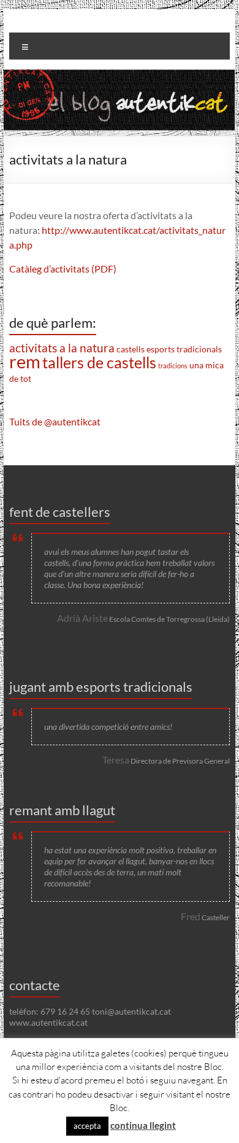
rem (24, 361)
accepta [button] (87, 1126)
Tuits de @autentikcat (55, 421)
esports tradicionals (184, 349)
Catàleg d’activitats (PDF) (62, 268)
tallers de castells (99, 362)
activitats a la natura (62, 348)
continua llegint (143, 1125)
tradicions (173, 366)
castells (130, 349)
